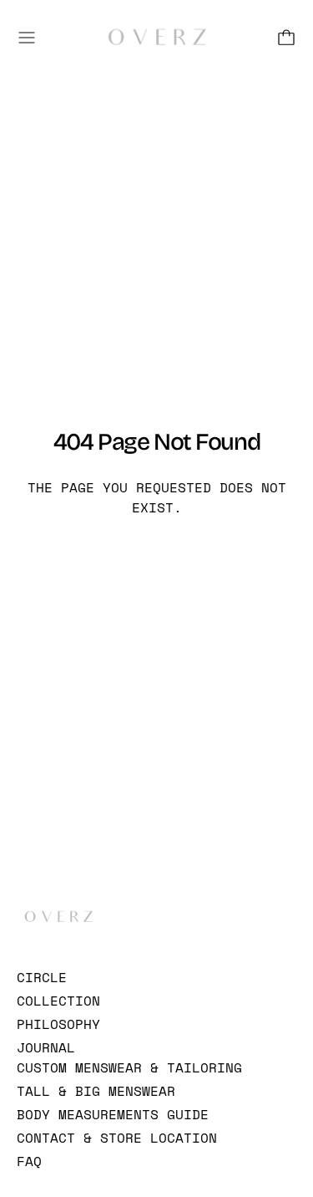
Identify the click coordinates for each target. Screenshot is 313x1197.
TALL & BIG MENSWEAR (96, 1091)
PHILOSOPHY (58, 1024)
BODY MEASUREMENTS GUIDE (113, 1114)
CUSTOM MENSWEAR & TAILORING (129, 1067)
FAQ (29, 1161)
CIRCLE (42, 977)
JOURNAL (46, 1047)
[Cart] (286, 38)
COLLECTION (58, 1001)
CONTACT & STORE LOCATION (117, 1138)
